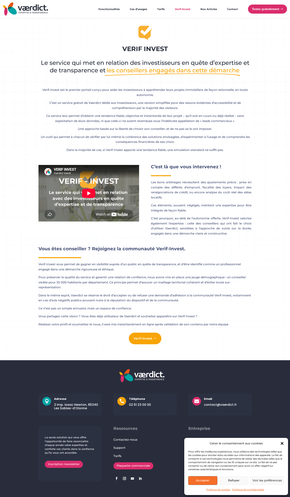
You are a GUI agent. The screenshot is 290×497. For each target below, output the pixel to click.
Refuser (233, 480)
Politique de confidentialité (248, 489)
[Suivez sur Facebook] (116, 478)
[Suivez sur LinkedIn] (140, 478)
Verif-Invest (143, 338)
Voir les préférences (267, 480)
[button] (282, 443)
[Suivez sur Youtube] (132, 478)
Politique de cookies (218, 489)
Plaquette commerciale (133, 465)
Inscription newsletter (64, 464)
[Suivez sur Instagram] (124, 478)
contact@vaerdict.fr (220, 404)
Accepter (203, 480)
